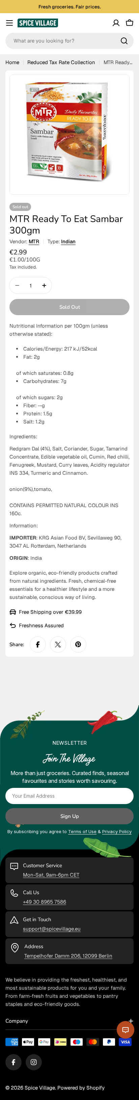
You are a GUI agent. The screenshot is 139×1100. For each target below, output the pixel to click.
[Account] (116, 23)
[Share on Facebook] (38, 644)
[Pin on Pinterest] (78, 644)
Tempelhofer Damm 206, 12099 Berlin (68, 956)
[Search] (124, 41)
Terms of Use (82, 831)
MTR (34, 241)
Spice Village (40, 1087)
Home (12, 62)
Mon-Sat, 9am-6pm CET (51, 875)
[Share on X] (58, 644)
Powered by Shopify (81, 1087)
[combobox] (69, 41)
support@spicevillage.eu (52, 929)
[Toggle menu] (9, 23)
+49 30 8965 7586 (44, 902)
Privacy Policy (117, 831)
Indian (68, 241)
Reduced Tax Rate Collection (61, 62)
